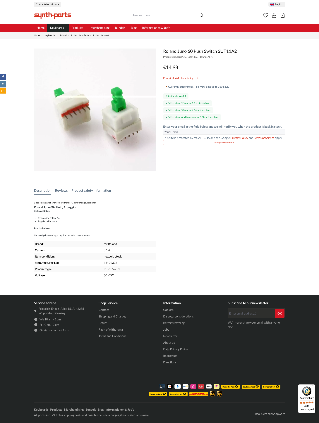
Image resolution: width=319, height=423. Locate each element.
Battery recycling (174, 322)
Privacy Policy (239, 137)
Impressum (170, 355)
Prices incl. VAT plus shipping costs (181, 78)
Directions (169, 362)
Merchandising (74, 409)
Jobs (166, 329)
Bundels (90, 409)
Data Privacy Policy (175, 349)
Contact (104, 309)
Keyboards (41, 409)
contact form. (61, 330)
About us (169, 342)
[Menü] (313, 386)
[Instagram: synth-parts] (3, 84)
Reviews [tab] (61, 190)
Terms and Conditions (112, 336)
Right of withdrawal (111, 329)
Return (103, 322)
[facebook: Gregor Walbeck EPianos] (3, 77)
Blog (101, 409)
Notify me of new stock (224, 142)
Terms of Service (264, 137)
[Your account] (274, 15)
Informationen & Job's (119, 409)
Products (56, 409)
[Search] (202, 15)
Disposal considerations (178, 316)
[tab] (42, 190)
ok (279, 313)
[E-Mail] (3, 91)
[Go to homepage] (52, 15)
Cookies (168, 309)
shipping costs (73, 415)
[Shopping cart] (282, 15)
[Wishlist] (265, 15)
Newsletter (170, 336)
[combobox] (165, 15)
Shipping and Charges (112, 316)
